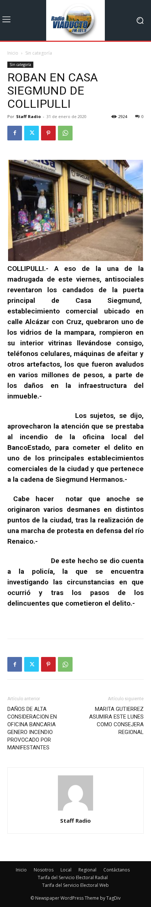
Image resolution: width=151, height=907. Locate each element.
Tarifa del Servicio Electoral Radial (73, 877)
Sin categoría (38, 53)
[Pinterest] (48, 133)
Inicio (12, 53)
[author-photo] (75, 810)
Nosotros (44, 870)
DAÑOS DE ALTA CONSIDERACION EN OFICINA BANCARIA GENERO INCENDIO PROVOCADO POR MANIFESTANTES (32, 728)
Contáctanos (116, 870)
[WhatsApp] (65, 133)
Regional (87, 870)
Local (65, 870)
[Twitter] (31, 133)
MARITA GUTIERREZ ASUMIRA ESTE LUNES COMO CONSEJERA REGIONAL (116, 720)
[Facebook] (14, 133)
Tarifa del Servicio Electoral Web (75, 885)
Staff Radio (28, 116)
